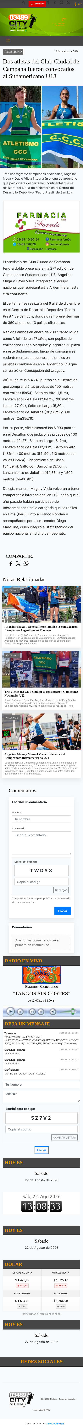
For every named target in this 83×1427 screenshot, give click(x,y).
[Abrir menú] (8, 41)
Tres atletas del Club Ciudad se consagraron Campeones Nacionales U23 (41, 693)
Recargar (61, 890)
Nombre (16, 812)
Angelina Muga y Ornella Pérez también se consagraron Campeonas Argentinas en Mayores (41, 628)
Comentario (18, 828)
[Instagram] (63, 4)
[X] (49, 4)
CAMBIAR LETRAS (64, 1137)
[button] (25, 4)
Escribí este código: (25, 861)
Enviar (62, 911)
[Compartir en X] (18, 564)
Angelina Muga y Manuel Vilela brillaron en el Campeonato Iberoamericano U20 (34, 756)
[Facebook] (56, 4)
